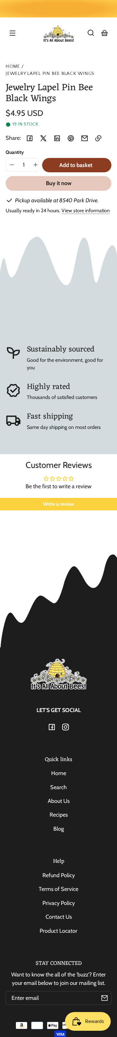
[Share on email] (84, 138)
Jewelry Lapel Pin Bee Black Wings (50, 73)
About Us (59, 801)
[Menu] (12, 33)
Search (58, 787)
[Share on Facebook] (30, 138)
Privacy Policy (58, 903)
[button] (91, 33)
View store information (85, 210)
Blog (58, 828)
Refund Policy (58, 875)
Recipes (59, 814)
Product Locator (58, 930)
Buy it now (58, 183)
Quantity (15, 152)
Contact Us (59, 916)
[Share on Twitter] (43, 138)
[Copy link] (98, 138)
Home (13, 66)
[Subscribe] (104, 998)
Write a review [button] (58, 504)
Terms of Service (58, 889)
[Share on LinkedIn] (57, 138)
